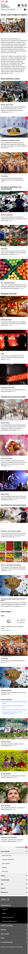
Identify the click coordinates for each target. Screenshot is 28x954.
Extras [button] (3, 938)
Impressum (5, 909)
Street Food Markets (6, 215)
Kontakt (4, 913)
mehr (11, 112)
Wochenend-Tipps (6, 690)
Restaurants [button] (4, 892)
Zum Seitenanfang (20, 847)
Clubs (2, 353)
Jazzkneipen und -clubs (7, 387)
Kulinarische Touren (6, 458)
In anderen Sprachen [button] (7, 942)
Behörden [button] (3, 929)
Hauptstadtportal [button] (5, 905)
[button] (25, 9)
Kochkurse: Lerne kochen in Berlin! (11, 531)
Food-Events (4, 176)
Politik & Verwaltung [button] (6, 925)
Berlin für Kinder (5, 805)
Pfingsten (4, 867)
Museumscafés (5, 423)
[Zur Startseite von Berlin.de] (5, 900)
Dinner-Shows (5, 494)
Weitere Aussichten (6, 630)
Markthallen (4, 249)
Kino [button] (2, 884)
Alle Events (5, 871)
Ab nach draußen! (6, 773)
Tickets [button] (3, 875)
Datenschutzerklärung (7, 917)
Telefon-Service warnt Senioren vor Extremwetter (14, 709)
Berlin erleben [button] (5, 934)
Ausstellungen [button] (5, 880)
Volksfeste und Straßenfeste (9, 837)
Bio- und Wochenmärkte (8, 283)
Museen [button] (3, 888)
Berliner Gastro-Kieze (7, 105)
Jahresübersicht (6, 863)
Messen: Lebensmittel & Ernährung (11, 565)
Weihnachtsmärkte (6, 319)
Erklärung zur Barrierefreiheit (9, 921)
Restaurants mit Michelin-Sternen (10, 140)
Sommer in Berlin (6, 741)
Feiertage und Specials (8, 859)
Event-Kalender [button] (5, 851)
